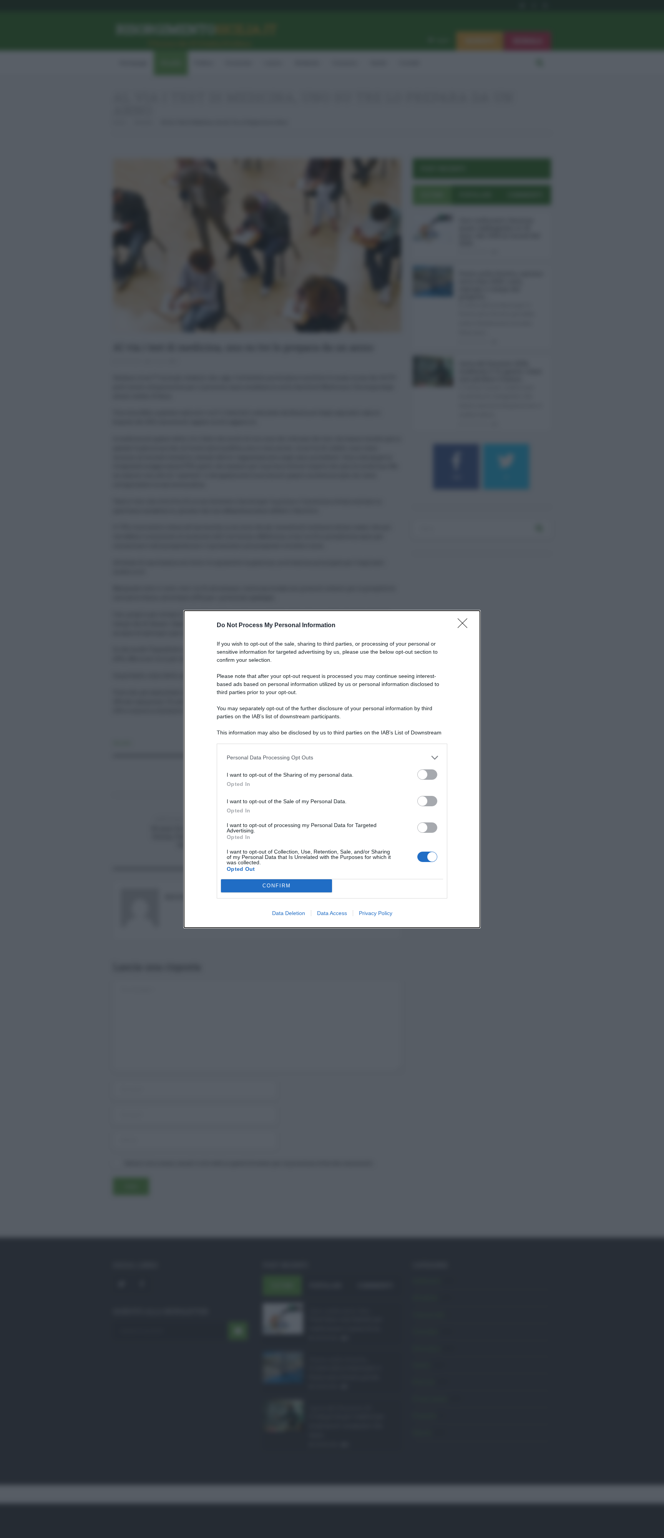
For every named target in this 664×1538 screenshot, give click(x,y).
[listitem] (332, 758)
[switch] (427, 774)
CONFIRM (276, 886)
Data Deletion (288, 913)
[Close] (465, 625)
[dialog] (332, 769)
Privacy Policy (375, 913)
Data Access (332, 913)
